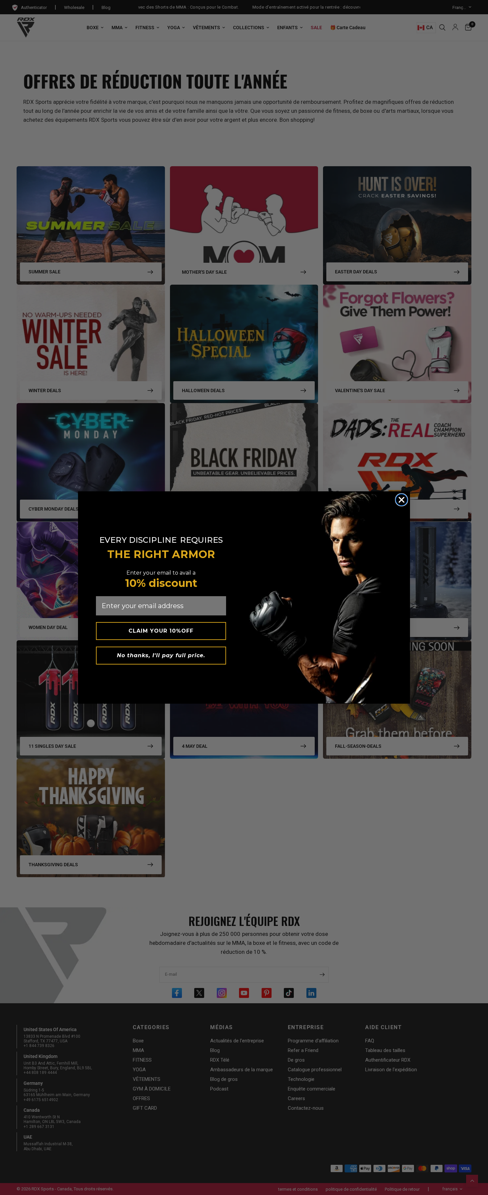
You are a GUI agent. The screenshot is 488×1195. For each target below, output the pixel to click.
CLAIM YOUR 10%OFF (161, 631)
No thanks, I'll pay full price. (161, 655)
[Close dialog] (401, 500)
